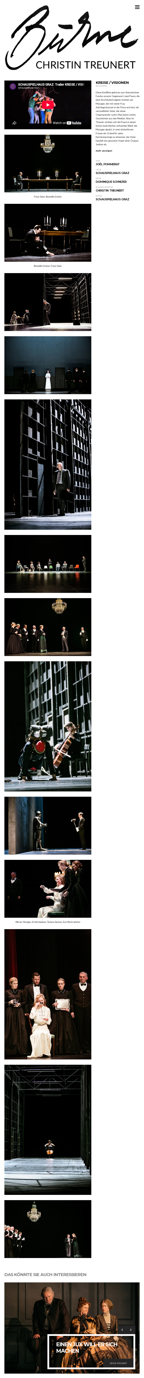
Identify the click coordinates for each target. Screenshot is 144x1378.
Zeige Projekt (118, 1363)
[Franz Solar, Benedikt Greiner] (47, 163)
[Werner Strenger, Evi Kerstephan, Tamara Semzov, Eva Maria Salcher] (47, 888)
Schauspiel (101, 86)
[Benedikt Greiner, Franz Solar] (47, 232)
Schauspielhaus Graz (112, 173)
